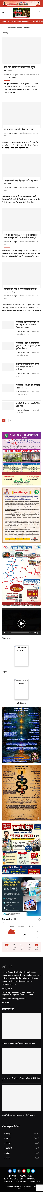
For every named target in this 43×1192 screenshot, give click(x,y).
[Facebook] (10, 1171)
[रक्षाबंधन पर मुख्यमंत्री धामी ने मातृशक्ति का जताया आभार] (21, 1026)
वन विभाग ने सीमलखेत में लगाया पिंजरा (19, 129)
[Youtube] (24, 1171)
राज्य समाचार (12, 28)
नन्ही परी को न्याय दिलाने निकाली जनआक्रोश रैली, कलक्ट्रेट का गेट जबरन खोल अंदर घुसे (21, 236)
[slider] (20, 632)
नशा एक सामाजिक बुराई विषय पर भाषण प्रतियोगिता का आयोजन (27, 366)
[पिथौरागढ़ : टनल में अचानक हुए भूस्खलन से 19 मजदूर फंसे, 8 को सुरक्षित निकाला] (8, 346)
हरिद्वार (22, 1153)
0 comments (11, 77)
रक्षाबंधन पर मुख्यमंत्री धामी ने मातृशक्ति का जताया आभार (18, 1043)
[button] (22, 623)
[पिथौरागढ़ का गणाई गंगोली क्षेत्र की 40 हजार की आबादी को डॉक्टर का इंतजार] (8, 325)
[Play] (5, 633)
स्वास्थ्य (22, 1143)
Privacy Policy (26, 1176)
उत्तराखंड (19, 28)
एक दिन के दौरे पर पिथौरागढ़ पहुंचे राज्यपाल (19, 68)
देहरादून (22, 1133)
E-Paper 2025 (21, 1181)
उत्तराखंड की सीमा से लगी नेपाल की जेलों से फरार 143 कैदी (20, 290)
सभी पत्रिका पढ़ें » (21, 703)
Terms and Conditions (13, 1179)
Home (4, 28)
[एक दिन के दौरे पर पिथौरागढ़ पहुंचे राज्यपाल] (21, 50)
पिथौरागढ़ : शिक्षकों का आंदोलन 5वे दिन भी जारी (28, 386)
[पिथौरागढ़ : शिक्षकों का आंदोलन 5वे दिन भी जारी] (8, 388)
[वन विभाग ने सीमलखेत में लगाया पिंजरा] (21, 115)
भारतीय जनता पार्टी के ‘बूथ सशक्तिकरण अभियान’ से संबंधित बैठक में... (21, 1079)
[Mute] (35, 633)
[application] (21, 621)
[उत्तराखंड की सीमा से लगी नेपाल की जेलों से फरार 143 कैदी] (21, 275)
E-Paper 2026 (35, 1181)
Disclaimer (31, 1179)
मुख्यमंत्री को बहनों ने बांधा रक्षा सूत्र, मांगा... (22, 21)
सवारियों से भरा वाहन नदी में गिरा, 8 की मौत (28, 405)
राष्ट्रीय (22, 1158)
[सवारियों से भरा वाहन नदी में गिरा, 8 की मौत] (8, 406)
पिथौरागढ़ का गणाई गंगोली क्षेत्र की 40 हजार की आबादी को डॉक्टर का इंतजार (27, 324)
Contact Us (8, 1181)
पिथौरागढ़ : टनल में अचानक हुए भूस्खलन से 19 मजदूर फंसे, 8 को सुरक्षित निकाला (28, 345)
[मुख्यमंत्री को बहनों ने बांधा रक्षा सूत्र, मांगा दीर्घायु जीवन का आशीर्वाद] (21, 1098)
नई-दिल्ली (22, 1148)
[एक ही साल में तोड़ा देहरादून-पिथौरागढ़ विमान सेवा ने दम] (21, 167)
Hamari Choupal (12, 74)
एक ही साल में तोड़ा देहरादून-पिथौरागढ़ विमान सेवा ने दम (21, 182)
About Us (12, 1176)
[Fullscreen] (38, 633)
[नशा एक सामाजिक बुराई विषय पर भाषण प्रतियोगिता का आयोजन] (8, 367)
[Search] (40, 12)
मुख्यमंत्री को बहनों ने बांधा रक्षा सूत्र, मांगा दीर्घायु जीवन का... (19, 1115)
